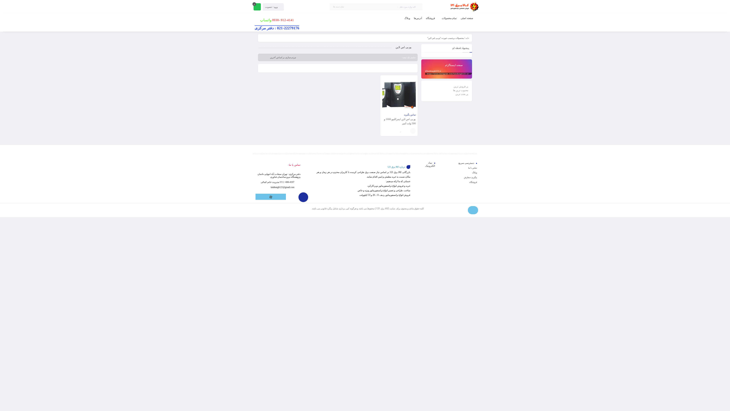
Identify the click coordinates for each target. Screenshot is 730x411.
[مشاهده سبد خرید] (257, 7)
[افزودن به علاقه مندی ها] (400, 131)
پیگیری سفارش (470, 177)
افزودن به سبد (413, 131)
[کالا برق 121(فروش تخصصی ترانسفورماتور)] (464, 6)
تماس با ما (472, 168)
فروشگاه (473, 182)
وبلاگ (474, 172)
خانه (467, 38)
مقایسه (406, 131)
